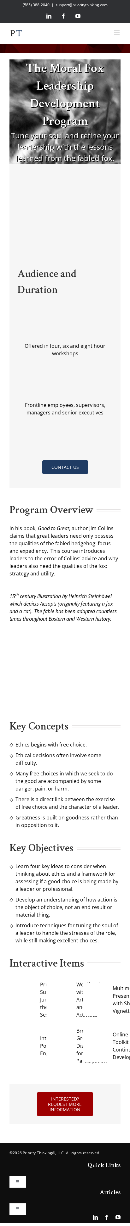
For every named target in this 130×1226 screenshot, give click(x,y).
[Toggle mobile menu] (117, 32)
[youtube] (118, 1217)
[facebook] (106, 1217)
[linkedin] (95, 1217)
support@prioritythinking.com (82, 5)
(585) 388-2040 (36, 5)
